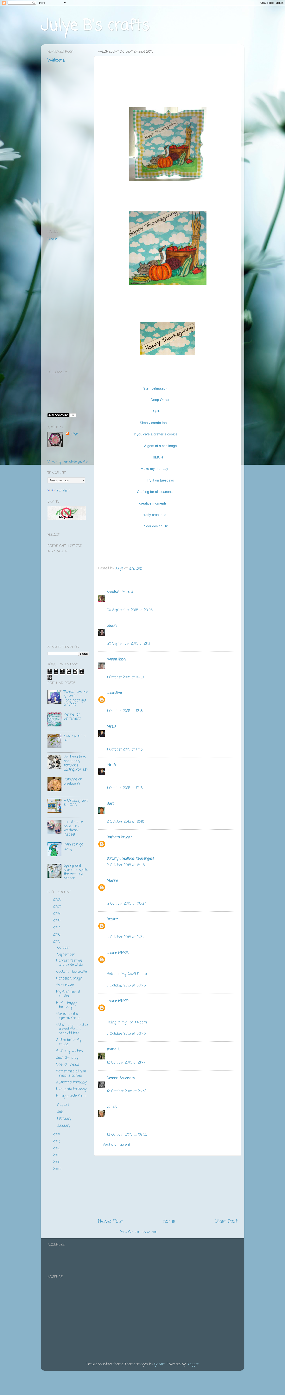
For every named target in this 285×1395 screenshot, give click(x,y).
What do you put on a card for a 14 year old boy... (72, 1029)
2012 (57, 1148)
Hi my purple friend (71, 1096)
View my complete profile (68, 462)
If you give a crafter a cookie (155, 433)
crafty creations (154, 514)
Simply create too (153, 422)
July (61, 1111)
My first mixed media (68, 994)
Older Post (226, 1221)
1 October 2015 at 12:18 (125, 711)
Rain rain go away (73, 846)
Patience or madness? (73, 781)
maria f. (113, 1049)
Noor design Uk (156, 525)
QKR (157, 410)
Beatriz (112, 919)
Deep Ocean (160, 399)
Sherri (112, 625)
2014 (57, 1134)
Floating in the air (75, 738)
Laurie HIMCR (118, 952)
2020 (57, 906)
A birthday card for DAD (76, 803)
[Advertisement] (168, 1187)
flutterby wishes (69, 1051)
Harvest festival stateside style (69, 962)
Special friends (68, 1064)
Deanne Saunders (121, 1078)
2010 (57, 1162)
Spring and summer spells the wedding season (76, 872)
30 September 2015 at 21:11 (128, 643)
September (66, 954)
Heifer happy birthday (66, 1005)
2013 (57, 1141)
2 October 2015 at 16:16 (125, 821)
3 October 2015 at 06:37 (126, 903)
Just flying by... (67, 1057)
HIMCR (157, 456)
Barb (110, 803)
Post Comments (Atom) (139, 1232)
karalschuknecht (120, 592)
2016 (57, 934)
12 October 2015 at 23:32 (127, 1091)
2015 (57, 941)
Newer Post (110, 1221)
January (64, 1125)
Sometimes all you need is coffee (71, 1073)
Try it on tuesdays (160, 479)
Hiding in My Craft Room (127, 974)
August (63, 1104)
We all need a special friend (68, 1016)
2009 (58, 1169)
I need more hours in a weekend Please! (73, 828)
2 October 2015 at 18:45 (126, 865)
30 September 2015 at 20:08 (130, 610)
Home (169, 1221)
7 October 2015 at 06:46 (126, 985)
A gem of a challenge (161, 445)
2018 (57, 920)
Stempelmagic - (155, 388)
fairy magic (65, 985)
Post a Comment (116, 1144)
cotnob (112, 1106)
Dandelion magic (69, 978)
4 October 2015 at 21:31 (125, 937)
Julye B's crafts (95, 26)
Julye (74, 434)
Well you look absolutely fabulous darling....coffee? (76, 763)
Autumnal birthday (71, 1082)
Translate (62, 490)
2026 (57, 899)
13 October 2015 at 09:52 (127, 1134)
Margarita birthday (71, 1089)
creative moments (153, 503)
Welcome (56, 60)
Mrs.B (111, 726)
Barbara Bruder (119, 837)
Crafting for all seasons (155, 491)
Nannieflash (116, 659)
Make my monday (155, 468)
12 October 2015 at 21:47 (126, 1062)
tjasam (159, 1364)
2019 (57, 913)
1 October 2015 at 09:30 (126, 677)
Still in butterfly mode (68, 1042)
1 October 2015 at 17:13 (125, 749)
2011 (56, 1155)
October (64, 947)
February (64, 1118)
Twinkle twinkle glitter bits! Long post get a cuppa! (76, 698)
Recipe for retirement (72, 716)
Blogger (193, 1364)
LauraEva (114, 692)
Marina (112, 880)
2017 (57, 927)
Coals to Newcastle (71, 971)
